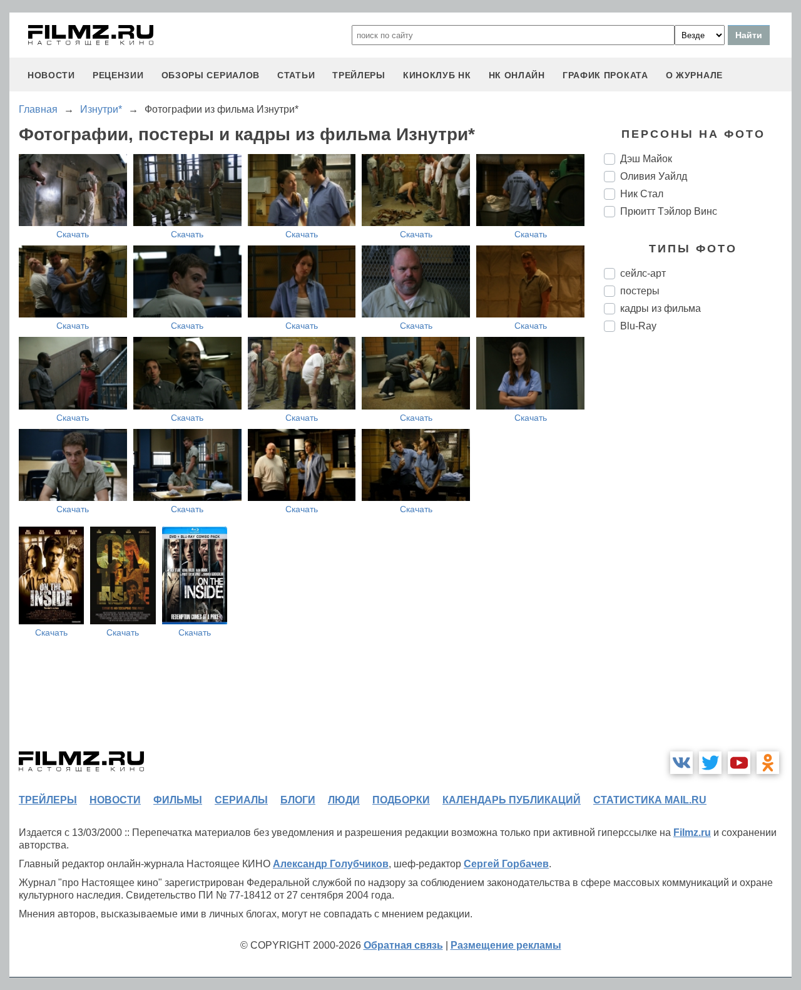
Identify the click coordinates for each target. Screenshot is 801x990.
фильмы (177, 800)
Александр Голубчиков (331, 864)
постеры (640, 291)
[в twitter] (710, 762)
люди (344, 800)
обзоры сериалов (210, 75)
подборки (401, 800)
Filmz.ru (692, 832)
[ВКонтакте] (681, 762)
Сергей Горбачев (506, 864)
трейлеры (358, 75)
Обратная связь (403, 945)
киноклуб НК (437, 75)
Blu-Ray (638, 326)
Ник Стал (641, 193)
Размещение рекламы (506, 945)
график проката (605, 75)
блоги (297, 800)
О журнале (694, 75)
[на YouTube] (739, 762)
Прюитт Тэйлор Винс (668, 211)
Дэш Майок (646, 158)
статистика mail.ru (650, 800)
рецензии (118, 75)
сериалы (241, 800)
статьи (296, 75)
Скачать (72, 234)
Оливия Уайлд (653, 176)
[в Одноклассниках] (768, 762)
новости (51, 75)
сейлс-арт (643, 273)
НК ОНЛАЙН (517, 75)
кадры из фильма (660, 308)
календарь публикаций (511, 800)
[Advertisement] (698, 551)
